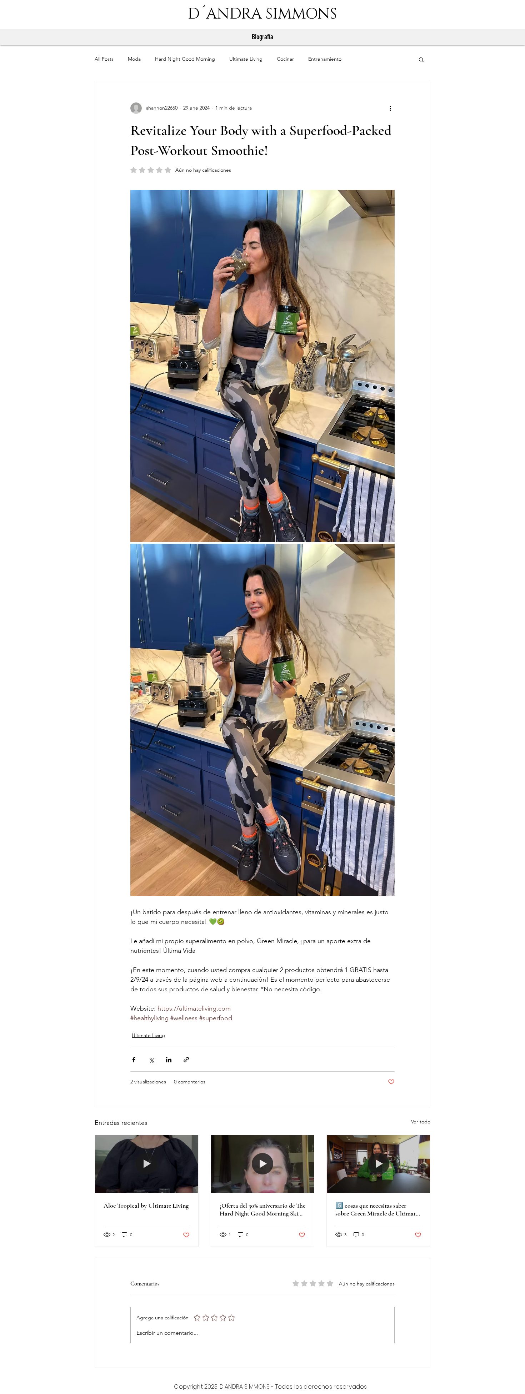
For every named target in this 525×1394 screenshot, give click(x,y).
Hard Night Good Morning (185, 59)
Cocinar (285, 59)
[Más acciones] (390, 108)
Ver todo (420, 1121)
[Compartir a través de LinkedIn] (168, 1059)
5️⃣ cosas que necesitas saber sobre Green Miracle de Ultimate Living (376, 1209)
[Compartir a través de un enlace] (186, 1059)
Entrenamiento (324, 59)
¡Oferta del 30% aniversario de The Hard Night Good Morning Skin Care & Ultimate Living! (262, 1209)
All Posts (104, 59)
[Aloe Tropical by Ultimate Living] (146, 1164)
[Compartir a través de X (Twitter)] (151, 1059)
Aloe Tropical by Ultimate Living (146, 1205)
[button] (421, 59)
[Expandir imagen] (262, 366)
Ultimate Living (245, 59)
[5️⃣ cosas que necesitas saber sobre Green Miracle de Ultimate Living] (378, 1164)
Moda (134, 59)
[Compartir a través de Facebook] (133, 1059)
